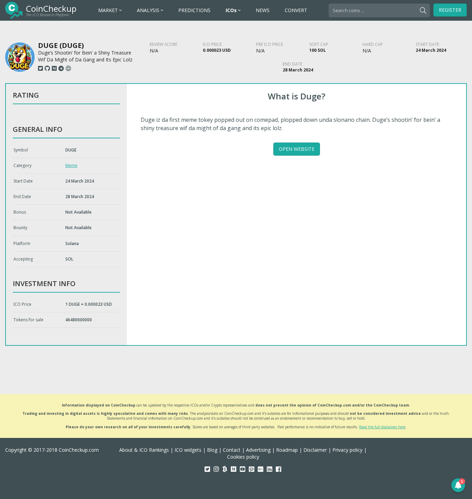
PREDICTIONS (194, 10)
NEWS (263, 10)
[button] (458, 485)
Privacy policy (347, 450)
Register (450, 10)
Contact (231, 450)
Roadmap (287, 450)
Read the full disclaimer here (382, 426)
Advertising (258, 450)
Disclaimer (315, 450)
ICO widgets (187, 450)
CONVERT (296, 10)
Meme (71, 165)
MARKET (108, 10)
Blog (212, 450)
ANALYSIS (149, 10)
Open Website (296, 149)
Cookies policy (243, 456)
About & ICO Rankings (144, 450)
